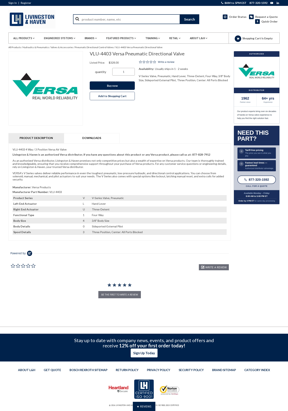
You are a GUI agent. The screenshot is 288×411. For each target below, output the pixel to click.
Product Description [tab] (36, 138)
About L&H (26, 370)
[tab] (119, 192)
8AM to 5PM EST (235, 3)
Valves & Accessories (62, 47)
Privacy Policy (158, 370)
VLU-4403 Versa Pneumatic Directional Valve (138, 47)
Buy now (112, 85)
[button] (214, 267)
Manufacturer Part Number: (31, 192)
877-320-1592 (258, 3)
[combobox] (136, 19)
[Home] (31, 19)
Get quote (52, 370)
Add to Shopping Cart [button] (112, 96)
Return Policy (127, 370)
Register (26, 3)
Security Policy (191, 370)
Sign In (12, 3)
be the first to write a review (119, 294)
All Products (14, 47)
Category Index (257, 370)
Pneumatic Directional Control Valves (94, 47)
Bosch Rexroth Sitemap (88, 370)
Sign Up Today (144, 353)
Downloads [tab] (91, 138)
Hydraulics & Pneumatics (36, 47)
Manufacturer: (22, 187)
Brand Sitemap (224, 370)
